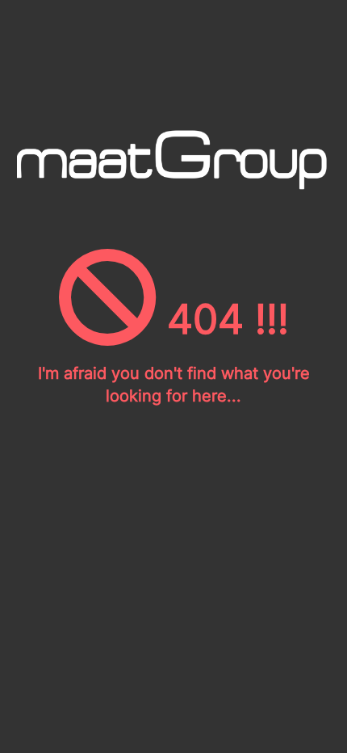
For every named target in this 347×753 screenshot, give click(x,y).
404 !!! (222, 319)
